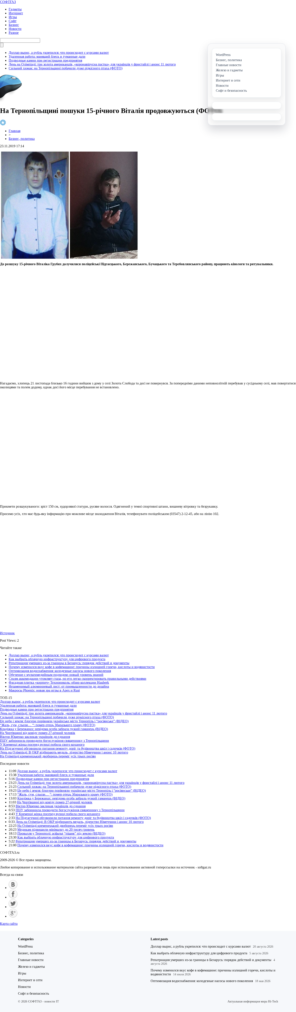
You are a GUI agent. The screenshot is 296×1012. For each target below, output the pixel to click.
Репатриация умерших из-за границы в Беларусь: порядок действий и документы (69, 663)
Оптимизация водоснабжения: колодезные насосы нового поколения (60, 671)
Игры (13, 17)
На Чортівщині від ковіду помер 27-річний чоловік (37, 733)
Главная (14, 131)
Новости (15, 29)
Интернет (16, 13)
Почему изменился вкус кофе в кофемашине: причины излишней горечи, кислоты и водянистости (82, 667)
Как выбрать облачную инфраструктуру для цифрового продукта (57, 659)
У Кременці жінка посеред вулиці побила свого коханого (42, 744)
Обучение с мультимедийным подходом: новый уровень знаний (56, 675)
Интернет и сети (30, 980)
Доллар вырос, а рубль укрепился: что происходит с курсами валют (59, 52)
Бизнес (14, 25)
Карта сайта (9, 923)
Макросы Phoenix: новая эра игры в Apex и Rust (44, 690)
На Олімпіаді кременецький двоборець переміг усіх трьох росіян (48, 756)
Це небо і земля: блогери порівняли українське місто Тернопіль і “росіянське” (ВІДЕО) (64, 721)
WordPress (25, 946)
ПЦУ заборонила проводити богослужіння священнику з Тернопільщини (54, 740)
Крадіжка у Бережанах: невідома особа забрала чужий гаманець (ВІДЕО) (54, 729)
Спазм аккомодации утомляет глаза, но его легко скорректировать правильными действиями (77, 678)
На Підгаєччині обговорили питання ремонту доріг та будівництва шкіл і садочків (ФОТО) (67, 748)
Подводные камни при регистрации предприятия (45, 60)
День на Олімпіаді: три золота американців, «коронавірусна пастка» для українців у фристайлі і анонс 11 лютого (92, 64)
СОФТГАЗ (8, 2)
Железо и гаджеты (31, 966)
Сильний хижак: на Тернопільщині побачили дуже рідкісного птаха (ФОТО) (65, 68)
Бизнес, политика (22, 139)
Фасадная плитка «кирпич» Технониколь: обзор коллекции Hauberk (59, 682)
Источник (7, 633)
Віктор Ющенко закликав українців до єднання (35, 737)
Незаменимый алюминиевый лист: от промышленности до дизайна (59, 686)
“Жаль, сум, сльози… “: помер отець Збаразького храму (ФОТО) (47, 725)
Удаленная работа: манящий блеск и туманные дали (47, 56)
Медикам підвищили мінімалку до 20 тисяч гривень (55, 829)
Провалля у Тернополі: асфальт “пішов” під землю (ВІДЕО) (61, 833)
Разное (14, 32)
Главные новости (31, 960)
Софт (12, 21)
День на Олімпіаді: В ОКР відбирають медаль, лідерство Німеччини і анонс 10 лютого (64, 752)
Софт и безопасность (33, 993)
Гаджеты (15, 9)
